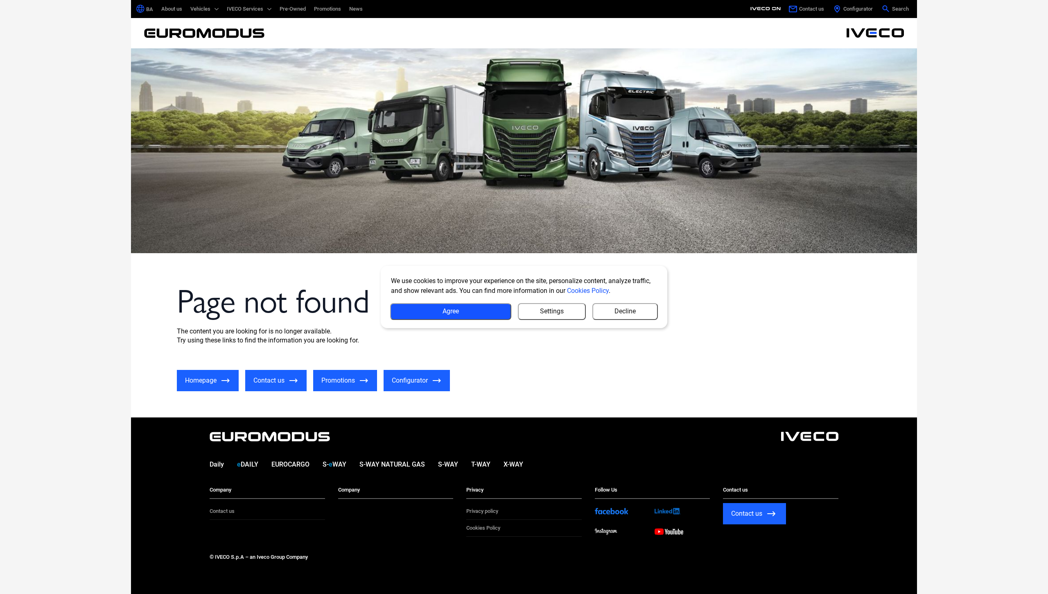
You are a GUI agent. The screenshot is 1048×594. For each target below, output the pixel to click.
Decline (625, 311)
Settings (552, 311)
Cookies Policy (588, 291)
